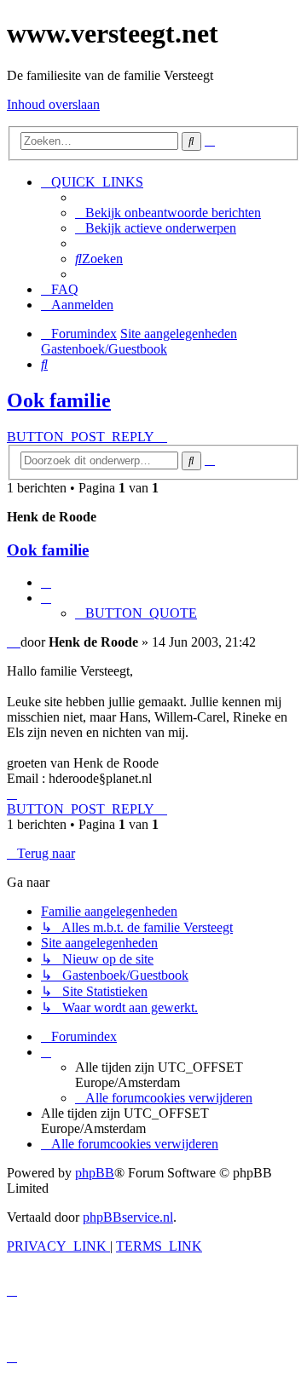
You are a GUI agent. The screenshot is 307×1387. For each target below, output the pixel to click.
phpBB (94, 1172)
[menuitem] (168, 212)
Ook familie (59, 400)
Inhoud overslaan (53, 104)
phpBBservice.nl (128, 1217)
